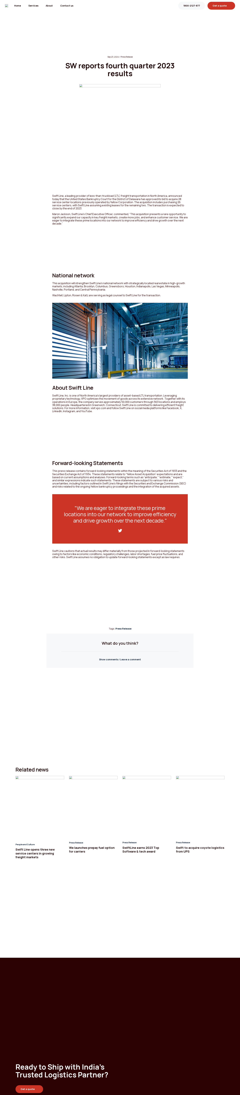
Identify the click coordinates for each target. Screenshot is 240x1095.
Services (33, 5)
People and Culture (25, 844)
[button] (120, 659)
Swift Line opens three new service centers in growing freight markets (35, 853)
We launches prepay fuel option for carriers (92, 849)
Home (17, 5)
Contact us (66, 5)
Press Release (123, 628)
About (49, 5)
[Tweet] (120, 531)
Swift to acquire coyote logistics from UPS (200, 849)
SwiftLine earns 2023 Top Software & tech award (140, 849)
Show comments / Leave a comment (120, 659)
